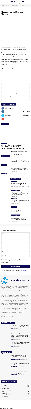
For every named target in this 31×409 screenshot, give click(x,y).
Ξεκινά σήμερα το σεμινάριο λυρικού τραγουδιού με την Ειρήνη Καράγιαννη (19, 169)
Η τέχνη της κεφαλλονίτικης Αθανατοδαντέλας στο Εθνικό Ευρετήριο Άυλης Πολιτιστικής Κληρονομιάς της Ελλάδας (20, 335)
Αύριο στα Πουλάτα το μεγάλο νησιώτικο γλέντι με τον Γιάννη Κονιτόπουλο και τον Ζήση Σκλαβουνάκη (20, 153)
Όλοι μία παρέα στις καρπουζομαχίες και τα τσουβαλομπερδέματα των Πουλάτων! (20, 160)
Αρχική (2, 5)
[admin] (2, 17)
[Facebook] (15, 98)
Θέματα (12, 328)
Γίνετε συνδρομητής (25, 119)
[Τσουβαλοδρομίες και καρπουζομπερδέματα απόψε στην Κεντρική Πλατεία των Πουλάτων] (5, 218)
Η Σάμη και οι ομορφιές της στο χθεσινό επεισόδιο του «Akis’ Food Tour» (20, 326)
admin (6, 17)
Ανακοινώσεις (4, 143)
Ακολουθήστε (26, 111)
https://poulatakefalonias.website (15, 96)
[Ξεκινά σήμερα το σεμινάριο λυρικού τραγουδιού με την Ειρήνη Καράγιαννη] (5, 171)
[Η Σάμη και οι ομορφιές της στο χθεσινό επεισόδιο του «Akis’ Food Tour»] (5, 328)
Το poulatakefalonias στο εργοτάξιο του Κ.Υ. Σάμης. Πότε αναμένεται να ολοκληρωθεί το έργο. (20, 344)
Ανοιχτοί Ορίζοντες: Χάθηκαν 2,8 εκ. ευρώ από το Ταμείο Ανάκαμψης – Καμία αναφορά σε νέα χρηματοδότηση (12, 146)
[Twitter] (6, 319)
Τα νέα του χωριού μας (5, 156)
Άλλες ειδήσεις (7, 5)
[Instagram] (4, 319)
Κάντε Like (27, 108)
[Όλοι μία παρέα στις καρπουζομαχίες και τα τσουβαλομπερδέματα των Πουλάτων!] (5, 162)
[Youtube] (8, 319)
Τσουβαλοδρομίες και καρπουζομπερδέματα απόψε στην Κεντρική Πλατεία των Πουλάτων (18, 218)
